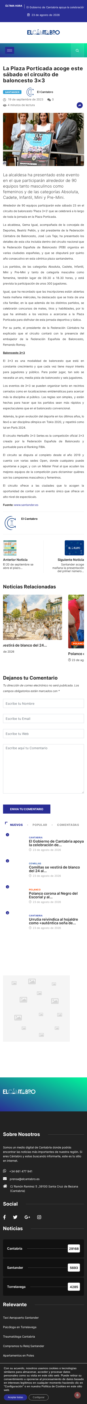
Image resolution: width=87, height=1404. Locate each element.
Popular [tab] (40, 824)
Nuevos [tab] (16, 824)
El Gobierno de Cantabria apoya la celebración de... (56, 843)
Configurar (39, 1397)
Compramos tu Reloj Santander (23, 1346)
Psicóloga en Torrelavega (19, 1327)
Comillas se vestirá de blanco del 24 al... (54, 869)
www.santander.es (26, 505)
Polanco (17, 643)
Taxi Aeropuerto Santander (21, 1317)
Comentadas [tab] (68, 824)
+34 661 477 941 (20, 1171)
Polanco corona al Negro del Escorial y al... (53, 895)
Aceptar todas (15, 1397)
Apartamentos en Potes (18, 1355)
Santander (12, 92)
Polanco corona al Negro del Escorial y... (40, 654)
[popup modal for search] (77, 50)
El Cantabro (45, 92)
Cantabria (35, 643)
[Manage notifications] (77, 1395)
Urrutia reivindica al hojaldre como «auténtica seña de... (53, 921)
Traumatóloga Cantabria (19, 1336)
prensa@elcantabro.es (24, 1179)
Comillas (35, 863)
